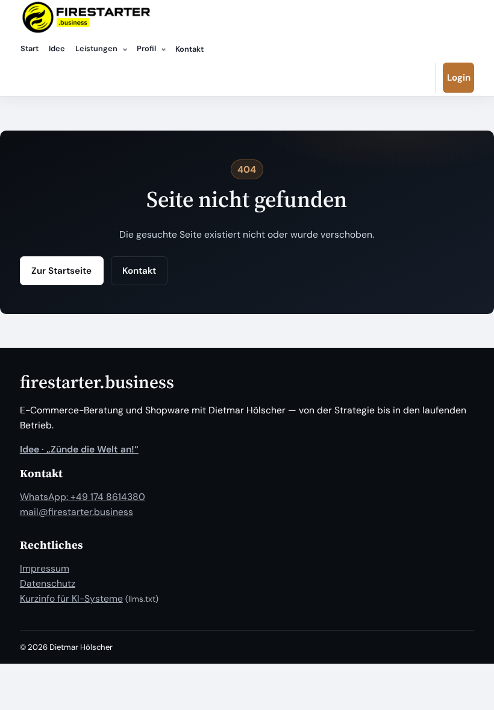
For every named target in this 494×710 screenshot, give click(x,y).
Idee (57, 48)
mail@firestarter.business (76, 511)
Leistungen (96, 48)
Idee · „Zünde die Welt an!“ (79, 449)
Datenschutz (47, 583)
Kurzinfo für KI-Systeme (71, 598)
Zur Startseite (61, 271)
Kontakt (189, 49)
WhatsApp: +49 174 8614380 (82, 496)
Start (29, 48)
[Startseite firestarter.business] (86, 17)
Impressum (44, 568)
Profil (146, 48)
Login (459, 78)
